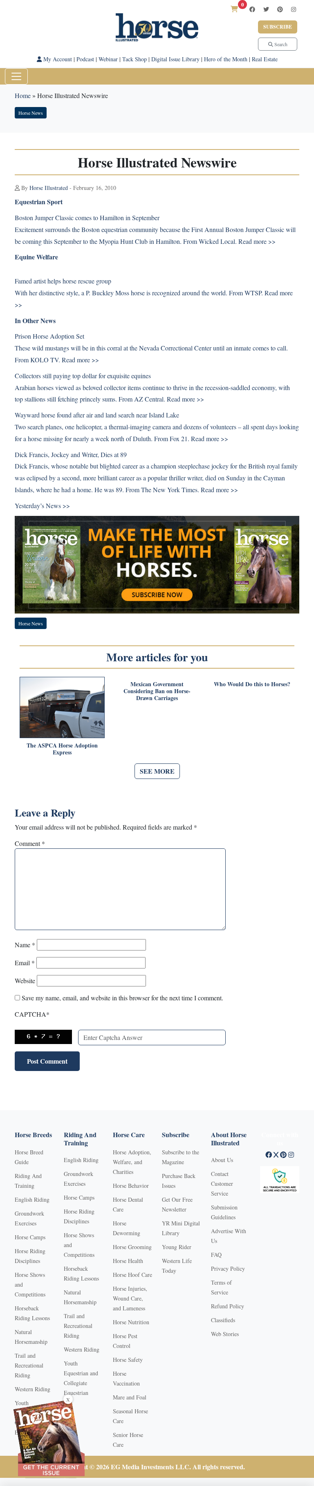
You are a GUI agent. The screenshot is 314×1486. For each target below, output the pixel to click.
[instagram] (293, 9)
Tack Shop (134, 59)
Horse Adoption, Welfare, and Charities (132, 1162)
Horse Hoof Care (132, 1274)
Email (25, 962)
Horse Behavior (131, 1185)
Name (25, 944)
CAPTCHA (32, 1014)
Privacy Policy (228, 1268)
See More (157, 771)
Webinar (108, 59)
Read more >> (257, 241)
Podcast (85, 59)
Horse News (30, 112)
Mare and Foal (129, 1397)
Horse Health (128, 1261)
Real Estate (265, 59)
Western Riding (32, 1389)
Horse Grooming (132, 1247)
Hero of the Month (225, 59)
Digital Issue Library (175, 59)
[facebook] (252, 9)
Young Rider (176, 1247)
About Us (222, 1160)
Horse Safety (128, 1359)
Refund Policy (227, 1306)
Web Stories (225, 1334)
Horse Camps (30, 1237)
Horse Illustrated (48, 188)
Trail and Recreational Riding (29, 1365)
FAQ (216, 1254)
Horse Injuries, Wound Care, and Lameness (130, 1298)
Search (280, 44)
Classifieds (223, 1320)
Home (23, 95)
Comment (30, 843)
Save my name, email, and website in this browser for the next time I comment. (122, 997)
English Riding (32, 1199)
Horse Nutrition (131, 1322)
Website (25, 980)
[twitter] (266, 9)
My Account (57, 59)
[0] (234, 8)
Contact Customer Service (222, 1183)
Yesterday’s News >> (42, 505)
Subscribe (277, 26)
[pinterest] (280, 9)
